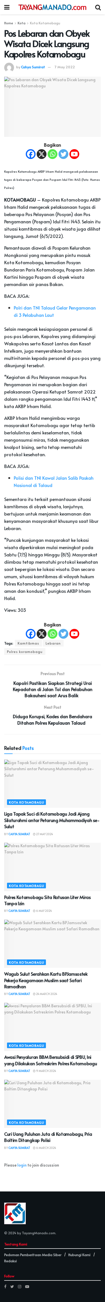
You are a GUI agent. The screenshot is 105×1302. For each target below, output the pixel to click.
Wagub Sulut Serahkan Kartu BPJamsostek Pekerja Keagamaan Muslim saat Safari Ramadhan (46, 980)
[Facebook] (31, 154)
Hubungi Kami (79, 1254)
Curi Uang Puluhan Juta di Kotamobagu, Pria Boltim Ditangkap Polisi (48, 1137)
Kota (21, 23)
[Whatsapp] (52, 154)
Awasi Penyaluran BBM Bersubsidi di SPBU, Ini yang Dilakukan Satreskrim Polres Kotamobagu (51, 1060)
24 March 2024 (46, 994)
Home (8, 23)
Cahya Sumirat (33, 66)
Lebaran (53, 643)
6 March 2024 (46, 1148)
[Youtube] (74, 154)
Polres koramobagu (25, 651)
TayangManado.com (38, 1233)
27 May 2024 (44, 834)
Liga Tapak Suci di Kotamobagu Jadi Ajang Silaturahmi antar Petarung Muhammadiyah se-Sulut (51, 820)
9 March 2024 (46, 1071)
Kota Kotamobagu (45, 23)
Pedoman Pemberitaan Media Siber (32, 1254)
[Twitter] (63, 154)
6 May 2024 (44, 911)
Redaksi (10, 1261)
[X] (41, 154)
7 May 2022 (65, 66)
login (22, 1165)
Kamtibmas (28, 643)
